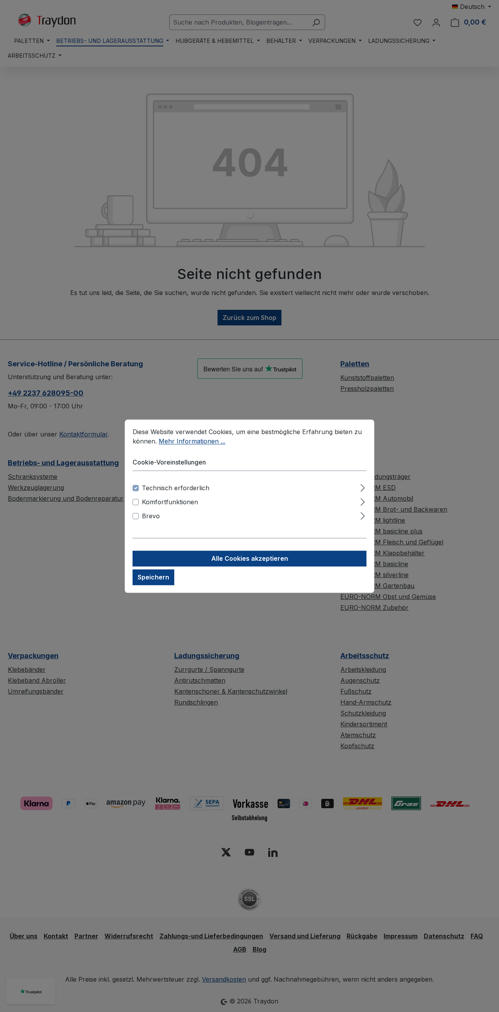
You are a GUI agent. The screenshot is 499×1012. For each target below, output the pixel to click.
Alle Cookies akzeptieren (249, 558)
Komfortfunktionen (170, 502)
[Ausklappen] (362, 486)
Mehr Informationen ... (192, 441)
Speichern (153, 577)
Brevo (151, 516)
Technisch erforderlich (175, 488)
